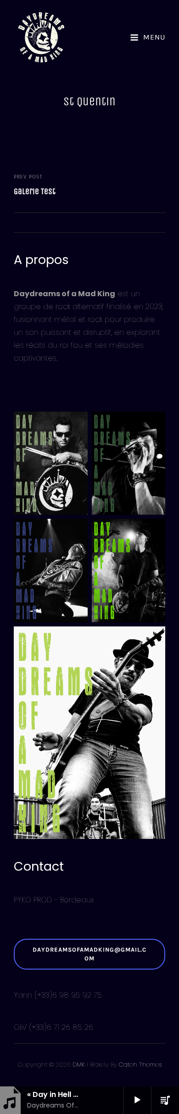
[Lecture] (137, 1100)
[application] (134, 1100)
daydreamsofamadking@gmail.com (89, 953)
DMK (79, 1064)
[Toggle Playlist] (165, 1100)
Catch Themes (140, 1064)
